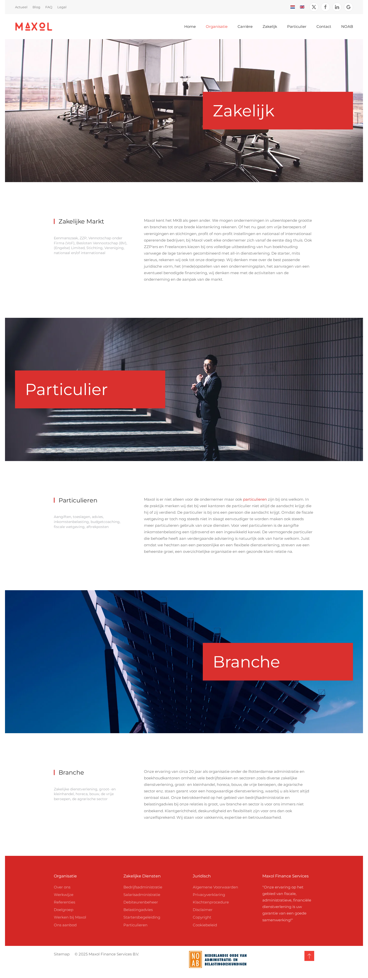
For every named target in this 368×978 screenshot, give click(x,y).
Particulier (296, 26)
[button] (309, 956)
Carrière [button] (245, 26)
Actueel (21, 7)
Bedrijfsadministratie (142, 887)
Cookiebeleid (205, 925)
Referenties (64, 902)
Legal (62, 7)
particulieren (255, 499)
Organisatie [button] (217, 26)
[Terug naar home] (34, 26)
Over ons (62, 887)
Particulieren (135, 925)
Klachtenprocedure (211, 902)
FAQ (48, 7)
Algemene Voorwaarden (215, 887)
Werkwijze (63, 894)
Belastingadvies (138, 909)
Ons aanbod (65, 925)
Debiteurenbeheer (140, 902)
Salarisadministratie (141, 894)
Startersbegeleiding (141, 917)
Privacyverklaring (209, 894)
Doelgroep (63, 909)
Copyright (202, 917)
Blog (36, 7)
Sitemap (62, 954)
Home (190, 26)
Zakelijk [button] (270, 26)
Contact (323, 26)
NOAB (347, 26)
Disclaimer (203, 909)
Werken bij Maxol (70, 917)
